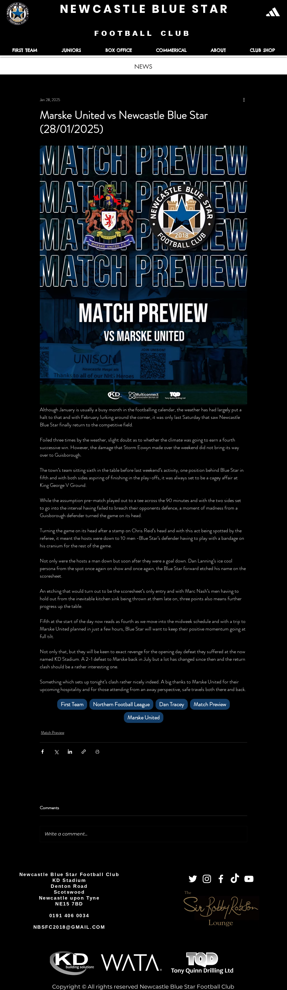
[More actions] (243, 99)
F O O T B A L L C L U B (142, 33)
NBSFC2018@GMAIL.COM (69, 927)
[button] (24, 50)
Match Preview (210, 704)
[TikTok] (234, 878)
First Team (72, 704)
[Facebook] (220, 878)
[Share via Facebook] (42, 751)
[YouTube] (248, 878)
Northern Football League (121, 704)
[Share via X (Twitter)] (56, 751)
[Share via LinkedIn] (70, 751)
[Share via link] (83, 751)
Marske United (144, 717)
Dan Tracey (171, 704)
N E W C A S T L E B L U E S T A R (143, 9)
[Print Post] (97, 751)
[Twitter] (192, 878)
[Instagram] (206, 878)
